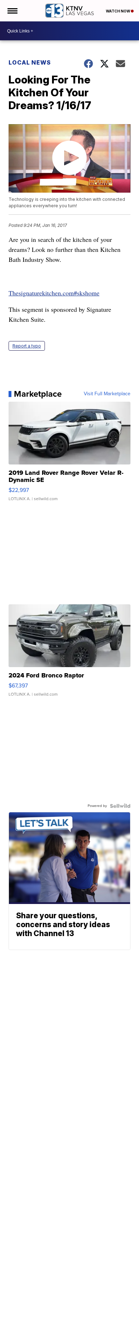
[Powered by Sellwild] (120, 805)
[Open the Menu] (12, 11)
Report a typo (26, 346)
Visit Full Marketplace (107, 393)
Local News (30, 62)
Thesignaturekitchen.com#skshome (54, 293)
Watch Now (118, 11)
